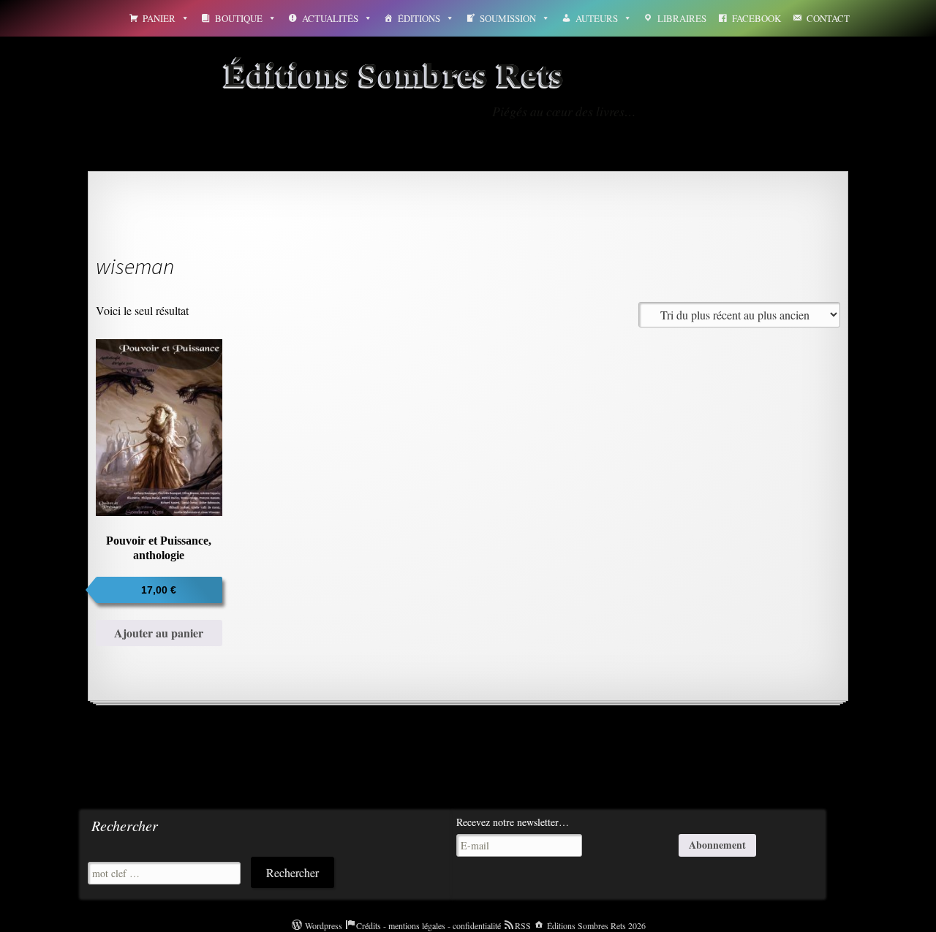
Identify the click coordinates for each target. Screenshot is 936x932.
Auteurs (596, 18)
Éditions (419, 18)
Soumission (508, 18)
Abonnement (717, 844)
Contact (828, 18)
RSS (523, 925)
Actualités (330, 18)
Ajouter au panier (158, 632)
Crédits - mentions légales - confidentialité (428, 925)
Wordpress (323, 925)
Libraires (681, 18)
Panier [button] (159, 18)
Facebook (756, 18)
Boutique (239, 18)
